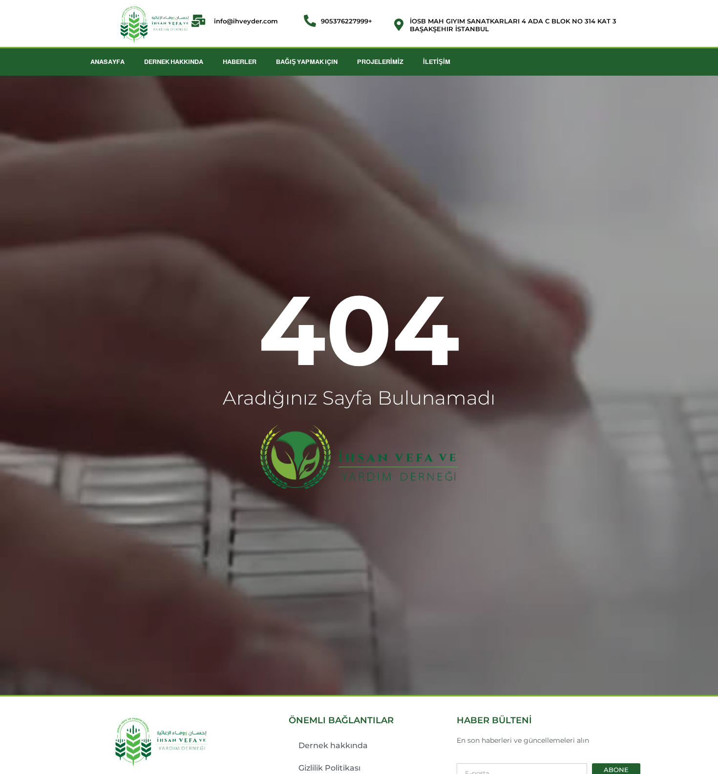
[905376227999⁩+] (310, 21)
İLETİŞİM (436, 61)
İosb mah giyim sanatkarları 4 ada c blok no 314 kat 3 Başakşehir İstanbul (513, 25)
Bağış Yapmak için (307, 61)
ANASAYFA (107, 61)
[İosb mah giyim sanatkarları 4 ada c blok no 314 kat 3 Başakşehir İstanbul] (399, 25)
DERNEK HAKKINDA (173, 61)
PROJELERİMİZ (380, 61)
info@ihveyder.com (246, 21)
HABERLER (239, 61)
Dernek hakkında (333, 745)
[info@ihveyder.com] (203, 21)
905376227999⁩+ (346, 21)
